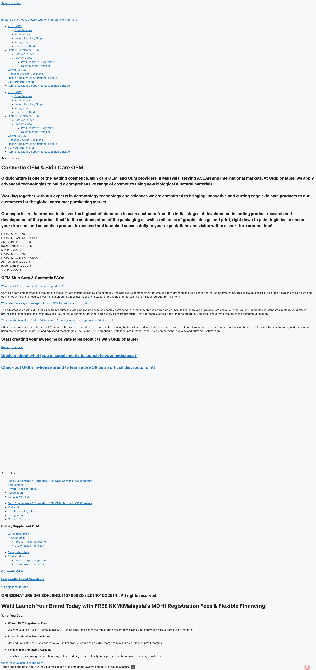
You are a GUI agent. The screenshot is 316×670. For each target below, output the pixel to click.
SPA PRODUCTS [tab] (11, 249)
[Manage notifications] (307, 667)
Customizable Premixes (35, 65)
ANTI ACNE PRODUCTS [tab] (16, 242)
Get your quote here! (21, 81)
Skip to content (11, 3)
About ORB (15, 26)
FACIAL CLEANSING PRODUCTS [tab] (21, 238)
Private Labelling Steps (28, 38)
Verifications (22, 34)
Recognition (21, 42)
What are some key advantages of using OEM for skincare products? (44, 303)
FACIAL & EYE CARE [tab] (13, 234)
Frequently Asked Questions (25, 73)
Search (5, 158)
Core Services (23, 30)
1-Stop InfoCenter (14, 587)
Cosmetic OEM (17, 69)
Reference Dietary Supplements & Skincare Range (39, 85)
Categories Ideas (18, 533)
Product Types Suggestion (37, 62)
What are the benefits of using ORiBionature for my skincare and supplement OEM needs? (57, 320)
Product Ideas (16, 537)
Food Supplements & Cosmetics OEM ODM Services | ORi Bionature (50, 480)
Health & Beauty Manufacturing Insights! (33, 77)
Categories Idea (24, 54)
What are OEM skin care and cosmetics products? (32, 286)
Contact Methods (25, 46)
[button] (158, 286)
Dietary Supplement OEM (23, 50)
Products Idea (23, 58)
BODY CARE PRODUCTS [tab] (16, 245)
